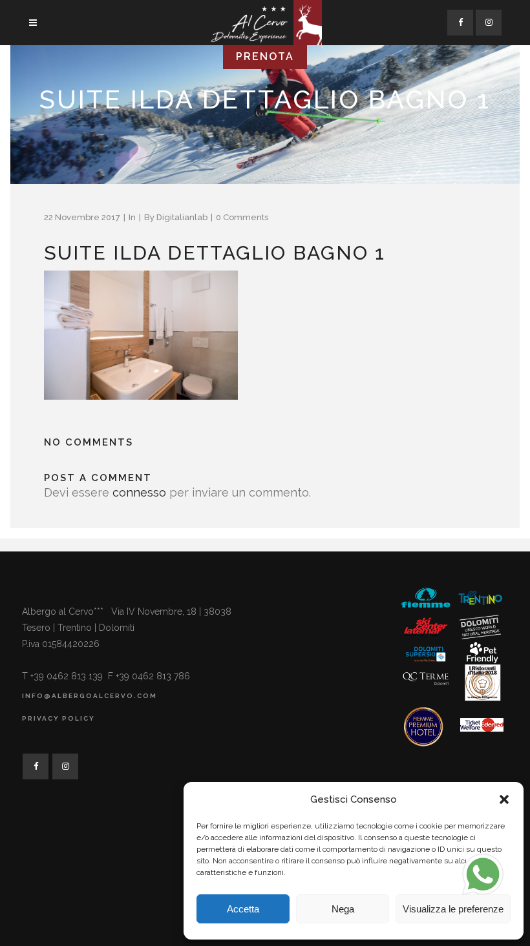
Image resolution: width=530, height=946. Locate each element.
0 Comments (242, 217)
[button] (504, 799)
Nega (343, 908)
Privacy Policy (58, 718)
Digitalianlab (181, 217)
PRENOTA (265, 56)
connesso (139, 492)
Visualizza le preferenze (453, 908)
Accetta (243, 908)
